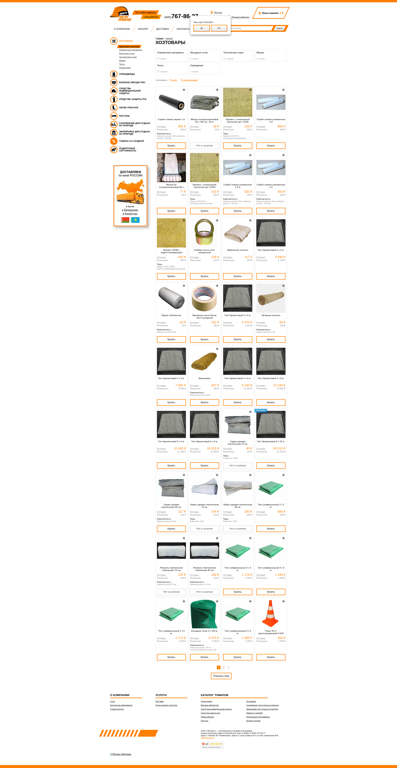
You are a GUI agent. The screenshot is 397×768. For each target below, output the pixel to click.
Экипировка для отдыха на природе (262, 709)
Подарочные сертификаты (258, 717)
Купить (171, 145)
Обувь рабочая (207, 717)
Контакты (183, 29)
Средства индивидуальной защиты (216, 709)
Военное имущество (210, 705)
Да (202, 28)
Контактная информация (121, 705)
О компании (122, 29)
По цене (173, 80)
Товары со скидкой (254, 713)
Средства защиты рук (210, 713)
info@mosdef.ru (207, 738)
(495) (181, 17)
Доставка (162, 29)
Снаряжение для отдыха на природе (262, 705)
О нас (112, 701)
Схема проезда (117, 709)
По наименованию (189, 80)
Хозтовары (251, 701)
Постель (204, 721)
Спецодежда (206, 701)
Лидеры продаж (253, 721)
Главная (159, 38)
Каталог (143, 29)
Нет (219, 28)
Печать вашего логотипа (166, 705)
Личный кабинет (240, 17)
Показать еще (221, 676)
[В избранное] (184, 89)
